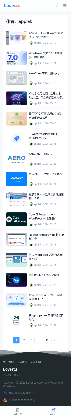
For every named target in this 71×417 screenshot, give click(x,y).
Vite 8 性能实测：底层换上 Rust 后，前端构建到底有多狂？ (45, 97)
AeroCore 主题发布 (40, 154)
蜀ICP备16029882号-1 (22, 392)
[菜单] (65, 5)
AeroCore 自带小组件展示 (44, 73)
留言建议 (22, 362)
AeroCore (43, 382)
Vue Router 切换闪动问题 (44, 275)
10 (47, 340)
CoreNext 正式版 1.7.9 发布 (45, 174)
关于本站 (8, 362)
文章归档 (35, 362)
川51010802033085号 (22, 400)
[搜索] (57, 5)
